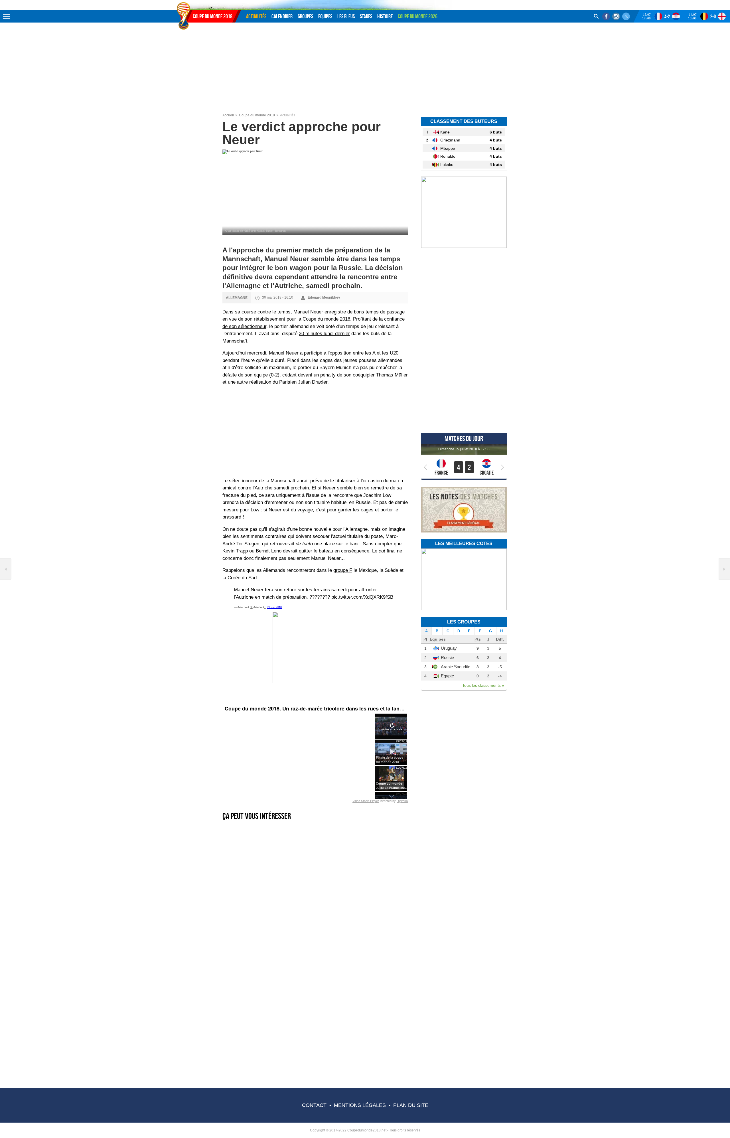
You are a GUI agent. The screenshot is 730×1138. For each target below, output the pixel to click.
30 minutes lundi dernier (324, 333)
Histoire (385, 16)
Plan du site (410, 1105)
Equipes (325, 16)
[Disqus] (315, 1010)
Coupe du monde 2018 (212, 16)
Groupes (305, 16)
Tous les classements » (483, 685)
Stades (366, 16)
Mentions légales (360, 1105)
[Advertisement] (365, 70)
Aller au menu (183, 2)
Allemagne (237, 298)
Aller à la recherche (216, 2)
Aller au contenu (198, 2)
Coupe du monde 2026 (417, 16)
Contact (314, 1105)
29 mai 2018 (274, 607)
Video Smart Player (365, 801)
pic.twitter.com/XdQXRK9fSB (362, 597)
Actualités (256, 16)
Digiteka (402, 801)
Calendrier (282, 16)
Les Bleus (346, 16)
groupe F (342, 570)
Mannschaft (234, 341)
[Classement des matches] (464, 531)
